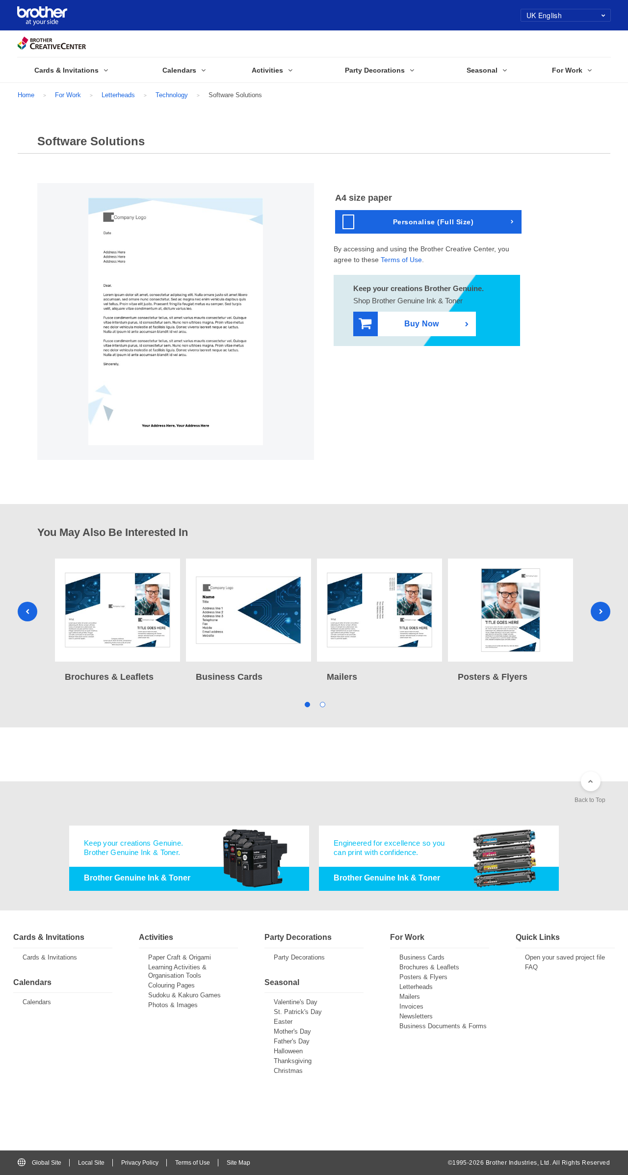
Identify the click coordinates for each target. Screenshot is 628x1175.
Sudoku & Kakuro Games (184, 995)
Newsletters (416, 1016)
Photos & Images (173, 1005)
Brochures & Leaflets (429, 967)
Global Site (46, 1162)
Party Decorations (299, 957)
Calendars (37, 1002)
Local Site (91, 1162)
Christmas (288, 1070)
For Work (68, 95)
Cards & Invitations (50, 957)
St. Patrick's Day (298, 1011)
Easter (283, 1021)
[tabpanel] (117, 621)
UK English (544, 15)
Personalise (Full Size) (433, 222)
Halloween (288, 1051)
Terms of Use (401, 260)
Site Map (238, 1162)
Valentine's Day (295, 1002)
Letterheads (118, 95)
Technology (172, 95)
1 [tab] (306, 703)
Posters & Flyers (423, 977)
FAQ (531, 967)
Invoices (411, 1006)
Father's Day (292, 1041)
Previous (27, 611)
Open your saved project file (565, 957)
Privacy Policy (139, 1162)
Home (26, 95)
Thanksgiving (293, 1061)
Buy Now (421, 324)
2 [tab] (321, 703)
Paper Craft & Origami (179, 957)
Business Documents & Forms (443, 1026)
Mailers (409, 996)
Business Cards (422, 957)
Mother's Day (292, 1031)
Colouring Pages (171, 985)
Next (600, 611)
